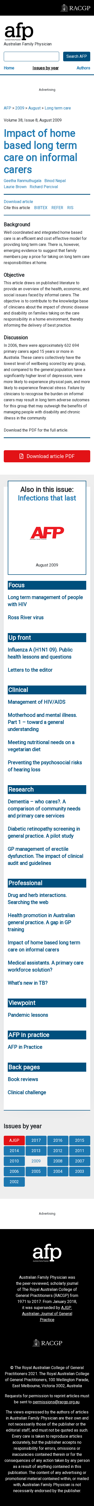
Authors (83, 68)
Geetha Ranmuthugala (22, 180)
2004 (57, 1171)
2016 (57, 1140)
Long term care (58, 108)
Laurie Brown (15, 186)
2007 (79, 1161)
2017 (36, 1140)
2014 (14, 1150)
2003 (79, 1171)
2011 (79, 1150)
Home (9, 68)
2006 (14, 1171)
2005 (36, 1171)
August (34, 108)
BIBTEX (40, 207)
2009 (19, 108)
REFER (57, 207)
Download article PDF (50, 456)
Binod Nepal (55, 180)
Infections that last (47, 498)
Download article (18, 201)
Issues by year (46, 68)
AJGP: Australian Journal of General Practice (47, 1313)
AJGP (14, 1140)
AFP (7, 108)
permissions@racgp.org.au (56, 1402)
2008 (57, 1161)
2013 (36, 1150)
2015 (79, 1140)
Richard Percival (44, 186)
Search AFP (76, 56)
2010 (14, 1161)
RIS (70, 207)
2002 (14, 1181)
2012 (57, 1150)
